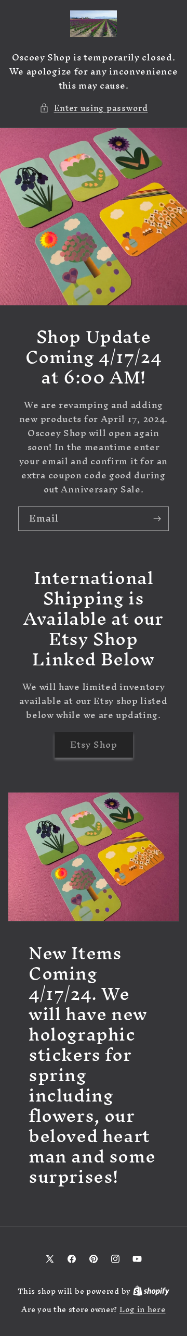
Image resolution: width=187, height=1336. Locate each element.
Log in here (142, 1309)
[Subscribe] (156, 518)
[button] (93, 108)
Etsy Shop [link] (93, 744)
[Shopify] (151, 1291)
